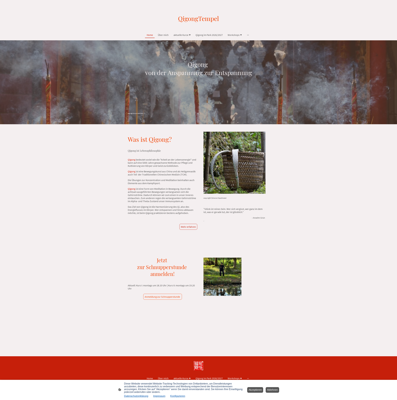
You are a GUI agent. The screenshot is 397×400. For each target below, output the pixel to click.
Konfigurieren (177, 396)
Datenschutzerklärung (136, 396)
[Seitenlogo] (198, 25)
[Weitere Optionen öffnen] (248, 35)
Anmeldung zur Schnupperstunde (163, 296)
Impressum (159, 396)
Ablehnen (272, 390)
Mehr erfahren (188, 226)
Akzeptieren (255, 390)
